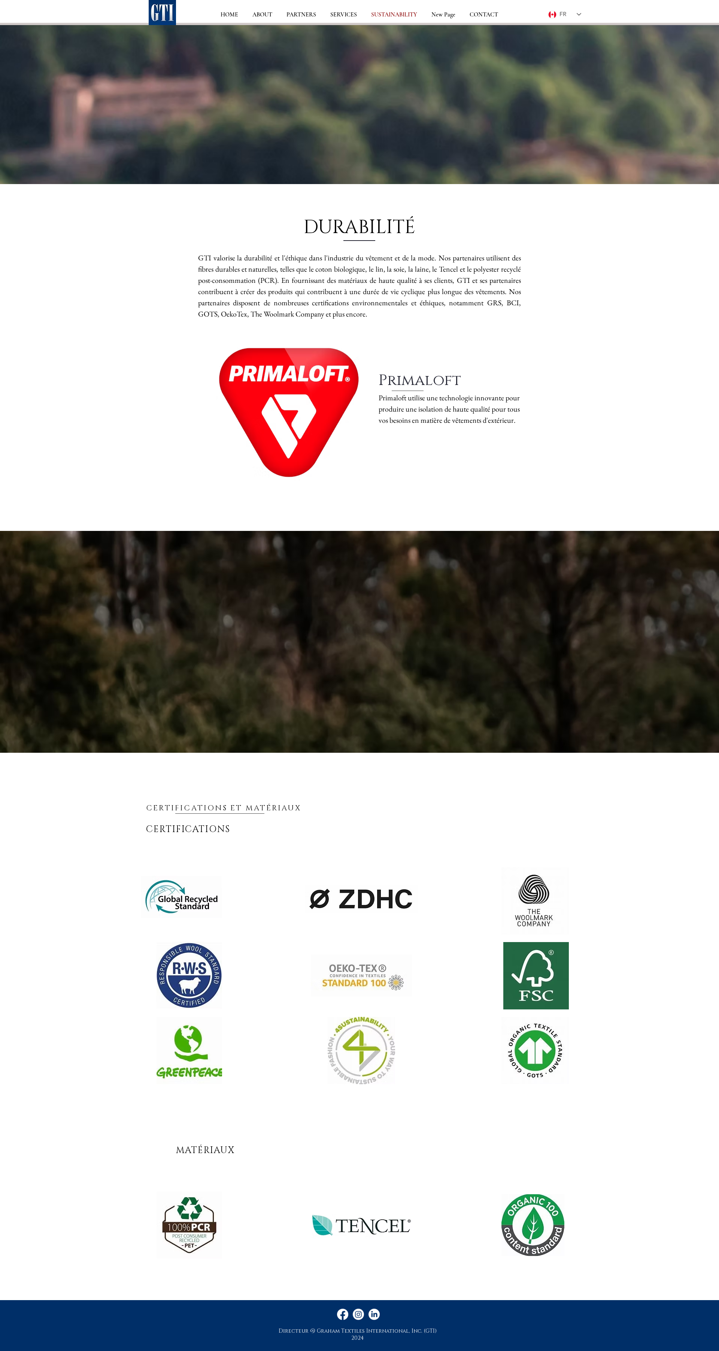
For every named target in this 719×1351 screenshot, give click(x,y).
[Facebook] (342, 1314)
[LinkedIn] (374, 1314)
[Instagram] (358, 1314)
